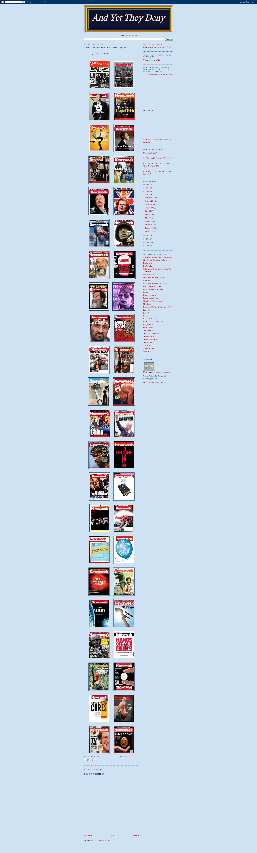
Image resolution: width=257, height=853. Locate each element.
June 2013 (148, 214)
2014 (148, 191)
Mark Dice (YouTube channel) (153, 301)
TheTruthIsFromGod (150, 339)
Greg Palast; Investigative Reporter (155, 283)
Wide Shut (146, 351)
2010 (148, 242)
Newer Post (88, 835)
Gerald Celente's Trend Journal (153, 277)
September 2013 (151, 204)
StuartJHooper (148, 328)
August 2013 (149, 208)
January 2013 (149, 231)
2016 (148, 184)
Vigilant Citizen (148, 348)
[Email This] (85, 760)
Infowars (146, 292)
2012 (148, 235)
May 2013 (148, 218)
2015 (148, 188)
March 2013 (149, 224)
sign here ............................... (107, 757)
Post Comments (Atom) (102, 840)
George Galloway (149, 274)
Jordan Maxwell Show (150, 298)
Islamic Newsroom (149, 295)
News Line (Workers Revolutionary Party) (157, 307)
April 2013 (149, 221)
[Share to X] (90, 760)
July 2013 (148, 211)
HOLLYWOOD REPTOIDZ (152, 286)
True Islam (147, 345)
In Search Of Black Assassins (153, 289)
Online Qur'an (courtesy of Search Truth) (157, 47)
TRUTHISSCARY (149, 330)
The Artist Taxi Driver (151, 333)
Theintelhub (147, 342)
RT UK (145, 316)
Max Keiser (147, 304)
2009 (148, 246)
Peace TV (146, 310)
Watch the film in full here (152, 60)
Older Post (135, 835)
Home (112, 835)
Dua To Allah (147, 266)
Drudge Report (148, 263)
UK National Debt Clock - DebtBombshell (160, 74)
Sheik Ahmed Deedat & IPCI (153, 322)
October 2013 (150, 201)
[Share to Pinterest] (95, 760)
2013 (148, 194)
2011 (148, 239)
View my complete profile (155, 382)
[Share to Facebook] (93, 760)
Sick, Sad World (148, 325)
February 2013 (150, 228)
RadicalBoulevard (149, 319)
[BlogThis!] (88, 760)
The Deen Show (148, 336)
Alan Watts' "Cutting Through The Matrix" (157, 257)
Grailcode (146, 280)
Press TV (146, 313)
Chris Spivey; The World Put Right (155, 260)
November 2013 (150, 197)
